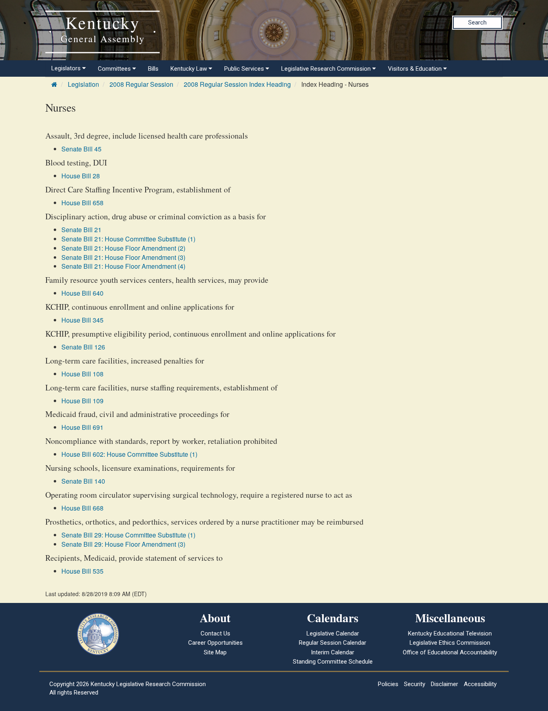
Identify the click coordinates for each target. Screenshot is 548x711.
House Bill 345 (82, 320)
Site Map (215, 652)
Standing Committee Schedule (333, 661)
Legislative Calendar (332, 633)
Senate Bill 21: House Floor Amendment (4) (123, 266)
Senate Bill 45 (81, 148)
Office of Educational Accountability (450, 652)
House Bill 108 (82, 373)
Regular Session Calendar (332, 642)
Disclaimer (444, 684)
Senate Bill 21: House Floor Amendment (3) (123, 257)
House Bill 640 (82, 293)
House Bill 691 (82, 427)
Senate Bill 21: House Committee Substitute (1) (128, 238)
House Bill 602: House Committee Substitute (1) (129, 454)
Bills (153, 68)
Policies (388, 684)
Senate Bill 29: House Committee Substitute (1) (128, 534)
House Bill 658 (82, 202)
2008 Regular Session (141, 84)
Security (414, 684)
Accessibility (480, 684)
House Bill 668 (82, 508)
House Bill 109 (82, 400)
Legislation (83, 84)
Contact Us (215, 633)
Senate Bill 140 (83, 481)
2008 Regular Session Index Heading (237, 84)
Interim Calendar (332, 652)
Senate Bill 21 (81, 229)
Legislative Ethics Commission (450, 642)
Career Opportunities (215, 642)
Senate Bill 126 (83, 346)
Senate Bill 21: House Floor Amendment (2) (123, 248)
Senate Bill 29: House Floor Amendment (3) (123, 544)
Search (477, 22)
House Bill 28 (80, 175)
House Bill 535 (82, 571)
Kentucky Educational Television (450, 633)
